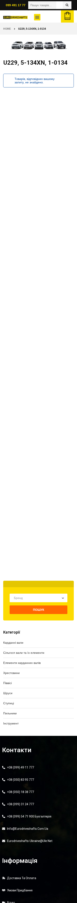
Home (7, 28)
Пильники (10, 713)
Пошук (38, 609)
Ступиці (8, 703)
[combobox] (38, 598)
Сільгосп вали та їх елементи (23, 652)
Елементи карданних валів (22, 663)
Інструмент (11, 723)
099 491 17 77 (15, 5)
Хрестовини (11, 673)
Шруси (7, 693)
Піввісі (7, 683)
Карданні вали (13, 642)
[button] (37, 17)
